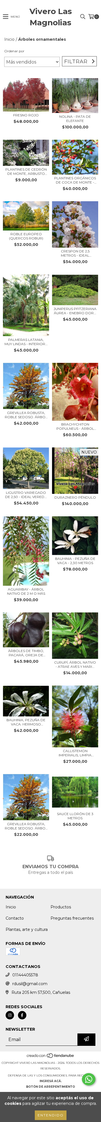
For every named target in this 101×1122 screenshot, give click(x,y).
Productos (60, 907)
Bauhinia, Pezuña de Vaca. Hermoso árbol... (25, 722)
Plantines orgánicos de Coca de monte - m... (75, 180)
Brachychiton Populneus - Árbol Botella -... (75, 426)
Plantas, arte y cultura (27, 929)
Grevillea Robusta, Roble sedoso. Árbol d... (26, 415)
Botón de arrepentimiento (50, 1087)
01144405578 (25, 975)
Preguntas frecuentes (72, 918)
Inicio (9, 39)
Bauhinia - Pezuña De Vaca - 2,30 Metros (75, 561)
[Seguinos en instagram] (10, 1015)
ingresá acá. (51, 1081)
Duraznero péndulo (75, 497)
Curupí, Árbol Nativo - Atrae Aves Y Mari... (75, 664)
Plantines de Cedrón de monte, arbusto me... (26, 171)
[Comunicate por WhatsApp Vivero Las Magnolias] (88, 1079)
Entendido (51, 1115)
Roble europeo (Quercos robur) (26, 236)
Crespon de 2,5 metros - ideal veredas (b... (75, 253)
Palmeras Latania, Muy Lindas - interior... (26, 342)
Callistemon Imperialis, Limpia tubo (75, 753)
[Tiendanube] (50, 1057)
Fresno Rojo (26, 115)
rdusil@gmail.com (29, 983)
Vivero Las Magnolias (50, 16)
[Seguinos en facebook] (22, 1015)
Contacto (15, 918)
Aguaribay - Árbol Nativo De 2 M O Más (26, 591)
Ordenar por (14, 51)
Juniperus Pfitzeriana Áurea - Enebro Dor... (75, 311)
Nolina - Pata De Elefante (75, 118)
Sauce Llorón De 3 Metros (75, 816)
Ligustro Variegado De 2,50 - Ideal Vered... (26, 494)
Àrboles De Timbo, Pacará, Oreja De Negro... (26, 653)
